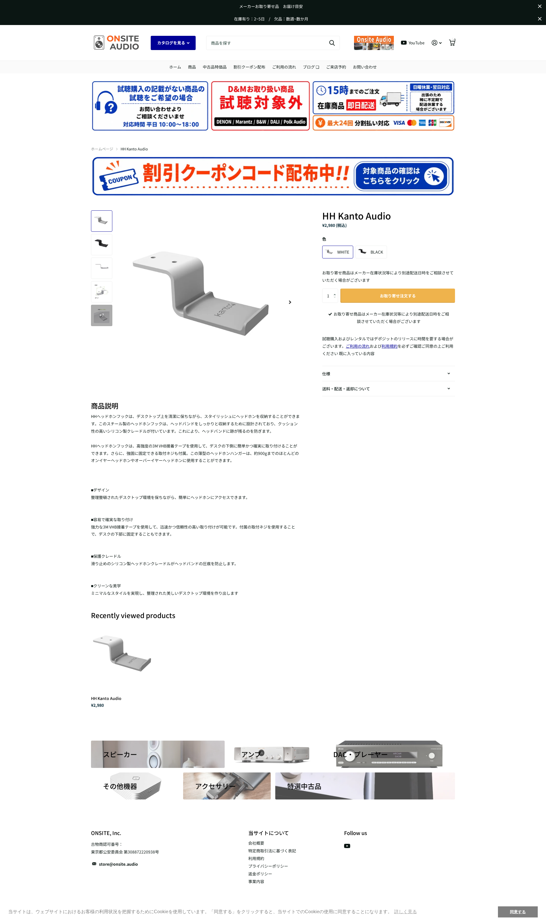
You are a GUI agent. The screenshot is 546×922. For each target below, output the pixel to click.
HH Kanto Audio (106, 698)
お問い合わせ (365, 67)
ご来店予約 (336, 67)
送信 (332, 43)
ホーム (175, 67)
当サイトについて (268, 832)
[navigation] (101, 221)
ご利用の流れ (284, 67)
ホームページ (102, 149)
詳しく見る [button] (405, 911)
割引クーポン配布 (249, 67)
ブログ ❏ (311, 67)
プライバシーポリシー (268, 866)
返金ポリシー (260, 874)
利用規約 (256, 858)
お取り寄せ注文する (398, 296)
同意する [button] (518, 911)
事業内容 (256, 881)
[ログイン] (436, 42)
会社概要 (256, 843)
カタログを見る (171, 42)
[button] (336, 291)
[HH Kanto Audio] (125, 657)
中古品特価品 (215, 67)
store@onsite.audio (118, 864)
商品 (192, 67)
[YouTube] (347, 846)
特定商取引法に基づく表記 (272, 850)
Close (539, 6)
